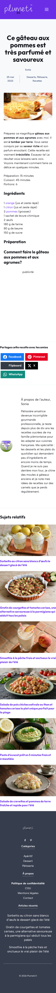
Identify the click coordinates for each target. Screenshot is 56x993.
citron (9, 207)
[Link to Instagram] (31, 840)
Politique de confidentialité (28, 883)
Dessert (28, 860)
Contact (28, 897)
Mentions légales (28, 893)
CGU (28, 888)
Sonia (28, 69)
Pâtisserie (28, 865)
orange (9, 203)
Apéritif (28, 856)
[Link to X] (25, 840)
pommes (12, 211)
